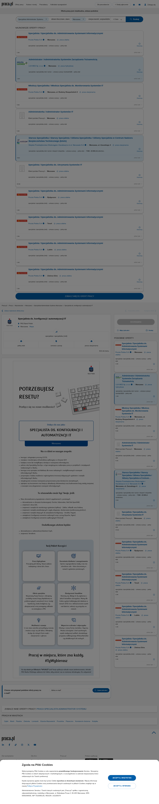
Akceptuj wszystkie (122, 778)
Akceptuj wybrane (122, 786)
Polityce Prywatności (34, 786)
